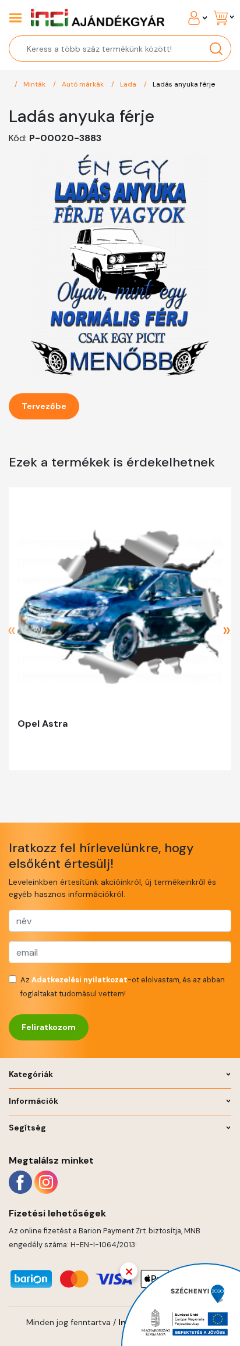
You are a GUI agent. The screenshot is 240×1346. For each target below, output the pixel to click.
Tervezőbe (44, 406)
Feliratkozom (49, 1027)
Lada (129, 84)
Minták (35, 84)
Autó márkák (83, 84)
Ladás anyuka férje (184, 84)
